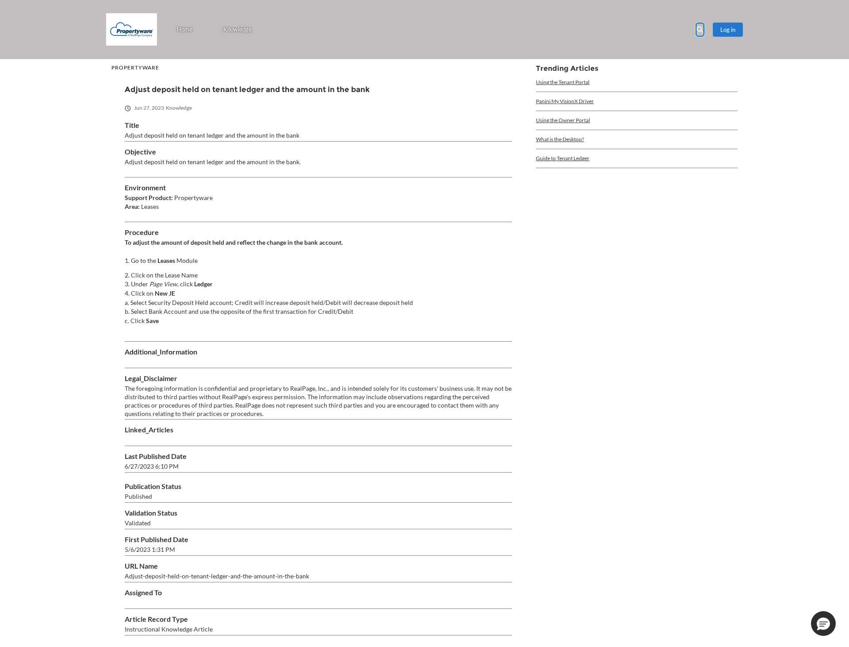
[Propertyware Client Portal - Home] (131, 29)
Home (184, 29)
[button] (823, 623)
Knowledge (237, 29)
